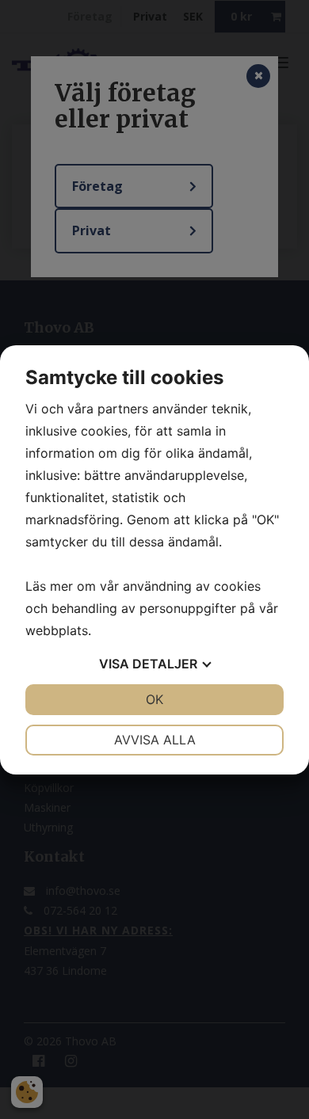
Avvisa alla (155, 740)
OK (154, 699)
